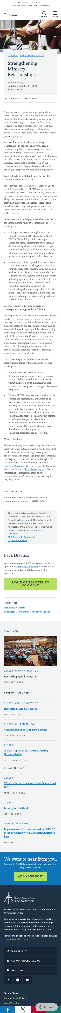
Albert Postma (15, 89)
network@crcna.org (19, 939)
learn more (25, 520)
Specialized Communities (16, 612)
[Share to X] (23, 1009)
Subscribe (16, 5)
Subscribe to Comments (23, 537)
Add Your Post (30, 876)
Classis (13, 56)
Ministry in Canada (32, 56)
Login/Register (44, 5)
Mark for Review (19, 540)
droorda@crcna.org (35, 469)
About (23, 5)
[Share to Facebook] (7, 1009)
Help (35, 5)
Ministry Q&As (23, 3)
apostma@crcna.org (15, 466)
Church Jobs (36, 3)
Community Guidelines (26, 567)
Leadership (9, 607)
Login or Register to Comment (30, 584)
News (30, 5)
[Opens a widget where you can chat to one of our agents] (46, 1007)
